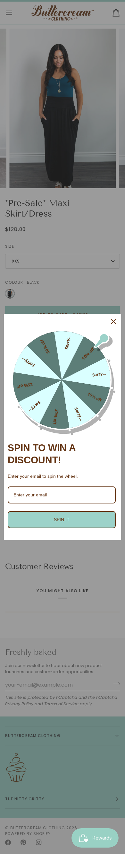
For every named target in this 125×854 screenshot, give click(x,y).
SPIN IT (62, 519)
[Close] (113, 321)
